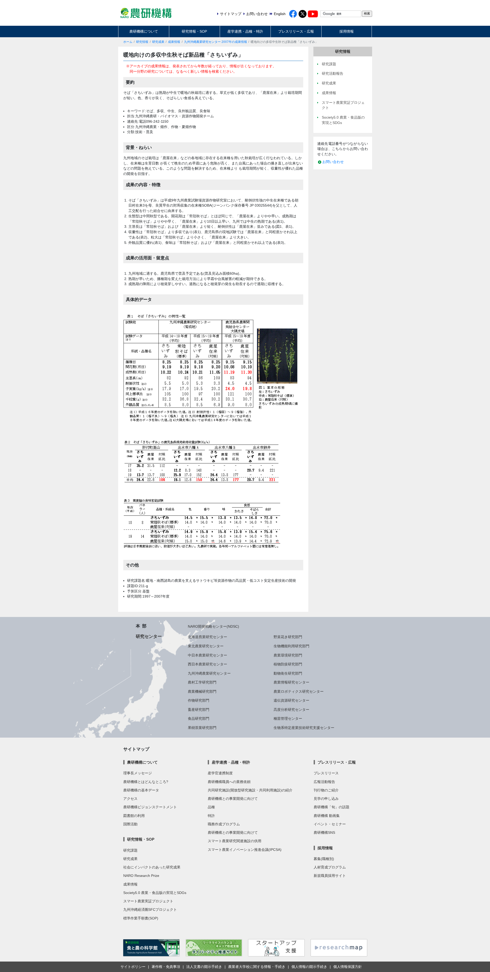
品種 (211, 807)
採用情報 (346, 31)
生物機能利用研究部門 (291, 646)
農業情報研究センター (291, 682)
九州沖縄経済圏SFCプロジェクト (150, 909)
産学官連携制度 (220, 773)
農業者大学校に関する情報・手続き (256, 967)
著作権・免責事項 (166, 967)
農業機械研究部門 (202, 691)
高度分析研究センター (291, 710)
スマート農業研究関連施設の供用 (234, 841)
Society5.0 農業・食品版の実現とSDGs (154, 893)
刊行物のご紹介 (326, 790)
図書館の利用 (134, 816)
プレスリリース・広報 (296, 31)
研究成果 (158, 41)
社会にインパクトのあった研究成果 (151, 867)
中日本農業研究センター (207, 655)
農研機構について (143, 31)
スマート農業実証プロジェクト (148, 901)
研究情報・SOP (194, 31)
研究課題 (130, 850)
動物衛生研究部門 (288, 673)
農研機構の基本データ (141, 790)
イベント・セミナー (330, 824)
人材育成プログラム (330, 867)
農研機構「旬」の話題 (331, 807)
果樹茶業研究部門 (202, 728)
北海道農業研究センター (207, 637)
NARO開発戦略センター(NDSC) (213, 626)
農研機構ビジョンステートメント (150, 807)
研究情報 (142, 41)
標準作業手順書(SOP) (140, 918)
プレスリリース (326, 773)
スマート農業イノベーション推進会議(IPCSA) (244, 850)
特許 (211, 816)
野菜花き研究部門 (288, 637)
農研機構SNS (324, 832)
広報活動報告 (324, 782)
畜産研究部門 (198, 710)
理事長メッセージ (137, 773)
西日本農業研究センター (207, 664)
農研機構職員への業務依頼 (229, 782)
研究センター (149, 636)
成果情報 (174, 41)
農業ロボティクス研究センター (299, 691)
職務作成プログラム (224, 824)
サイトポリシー (132, 967)
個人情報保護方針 (347, 967)
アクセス (130, 799)
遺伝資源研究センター (291, 700)
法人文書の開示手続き (204, 967)
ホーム (127, 41)
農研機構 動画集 (327, 816)
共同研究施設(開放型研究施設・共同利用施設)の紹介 (250, 790)
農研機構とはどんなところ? (145, 782)
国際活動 (130, 824)
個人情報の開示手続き (309, 967)
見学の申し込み (326, 799)
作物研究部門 (198, 700)
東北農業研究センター (206, 646)
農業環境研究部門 (288, 655)
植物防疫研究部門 (288, 664)
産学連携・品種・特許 (245, 31)
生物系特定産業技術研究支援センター (304, 728)
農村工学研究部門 (202, 682)
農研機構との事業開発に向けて (233, 799)
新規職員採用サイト (330, 876)
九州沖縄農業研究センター (209, 673)
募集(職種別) (324, 859)
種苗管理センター (288, 718)
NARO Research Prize (141, 876)
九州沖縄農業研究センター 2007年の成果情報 (215, 41)
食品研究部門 (198, 718)
